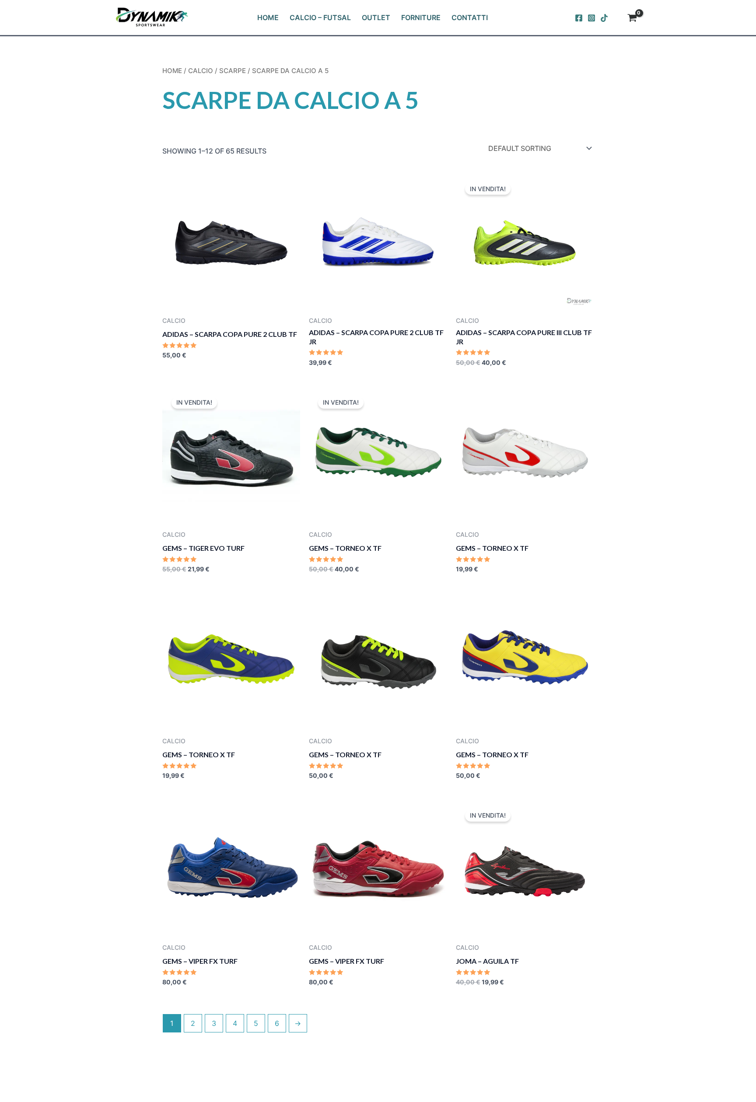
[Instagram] (591, 18)
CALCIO (200, 71)
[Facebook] (579, 18)
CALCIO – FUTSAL (320, 17)
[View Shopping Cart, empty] (631, 18)
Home (172, 71)
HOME (268, 17)
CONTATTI (470, 17)
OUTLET (376, 17)
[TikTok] (604, 18)
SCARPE (232, 71)
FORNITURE (421, 17)
